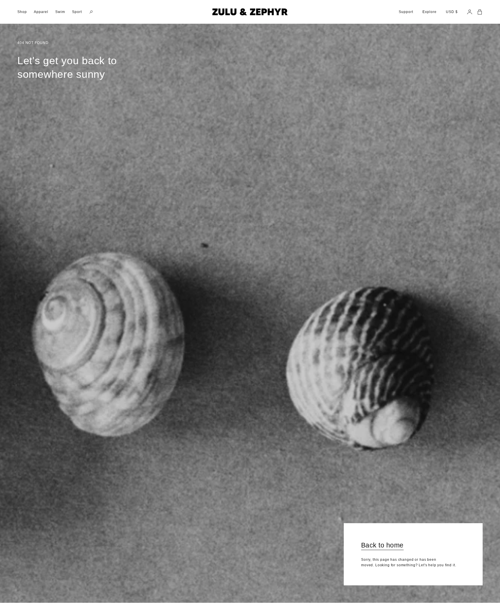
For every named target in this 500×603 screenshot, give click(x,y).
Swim (60, 12)
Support (406, 12)
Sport (77, 12)
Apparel (41, 12)
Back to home (382, 545)
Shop (22, 12)
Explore (429, 12)
